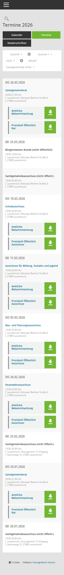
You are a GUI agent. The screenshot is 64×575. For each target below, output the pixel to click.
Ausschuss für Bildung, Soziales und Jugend (31, 265)
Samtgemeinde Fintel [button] (19, 67)
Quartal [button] (15, 54)
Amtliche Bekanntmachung (22, 112)
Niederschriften (16, 43)
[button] (50, 113)
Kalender (17, 35)
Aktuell (32, 60)
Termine (46, 35)
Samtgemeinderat (16, 90)
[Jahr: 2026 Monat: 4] (21, 61)
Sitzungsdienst (44, 562)
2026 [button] (9, 60)
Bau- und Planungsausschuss (23, 325)
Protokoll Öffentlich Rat (24, 127)
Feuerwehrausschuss (18, 384)
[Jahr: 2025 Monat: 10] (29, 54)
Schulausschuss (14, 206)
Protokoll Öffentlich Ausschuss (24, 243)
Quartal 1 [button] (44, 54)
